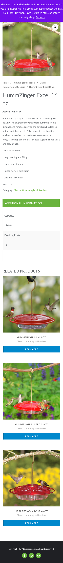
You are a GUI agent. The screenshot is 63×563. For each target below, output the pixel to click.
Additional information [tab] (23, 203)
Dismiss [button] (40, 17)
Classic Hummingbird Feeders (31, 190)
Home (6, 82)
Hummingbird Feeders (24, 82)
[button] (55, 27)
